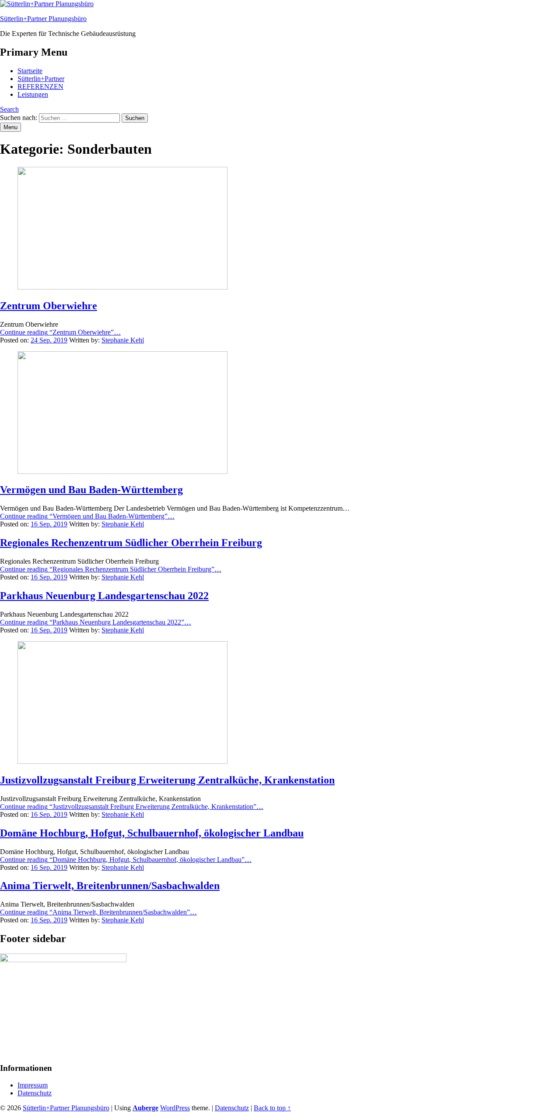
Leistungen (33, 94)
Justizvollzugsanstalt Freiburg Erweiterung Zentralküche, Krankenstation (167, 780)
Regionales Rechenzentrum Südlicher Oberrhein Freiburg (131, 542)
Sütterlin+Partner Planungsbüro (43, 18)
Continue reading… (60, 332)
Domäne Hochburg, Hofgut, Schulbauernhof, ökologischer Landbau (152, 833)
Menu (11, 127)
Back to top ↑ (272, 1108)
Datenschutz (35, 1093)
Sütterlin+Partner (41, 78)
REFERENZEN (40, 86)
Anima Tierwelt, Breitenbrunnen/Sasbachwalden (110, 885)
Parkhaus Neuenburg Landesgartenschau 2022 (104, 595)
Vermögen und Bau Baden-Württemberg (91, 489)
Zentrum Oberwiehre (48, 305)
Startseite (30, 70)
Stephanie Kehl (123, 340)
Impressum (33, 1085)
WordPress (175, 1108)
